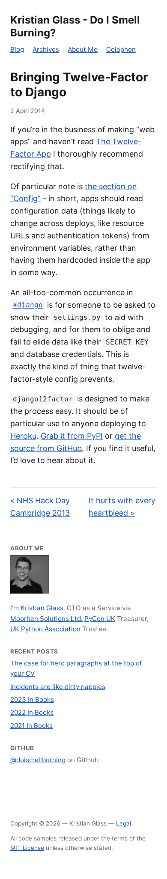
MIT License (27, 847)
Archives (46, 49)
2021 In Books (31, 726)
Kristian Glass (42, 608)
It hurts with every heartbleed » (122, 506)
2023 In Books (32, 699)
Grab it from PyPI (72, 435)
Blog (17, 49)
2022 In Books (32, 712)
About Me (83, 49)
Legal (123, 823)
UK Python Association (45, 629)
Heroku (23, 435)
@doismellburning (38, 760)
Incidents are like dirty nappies (57, 687)
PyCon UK (99, 619)
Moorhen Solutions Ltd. (46, 619)
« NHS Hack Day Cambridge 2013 (40, 506)
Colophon (121, 49)
